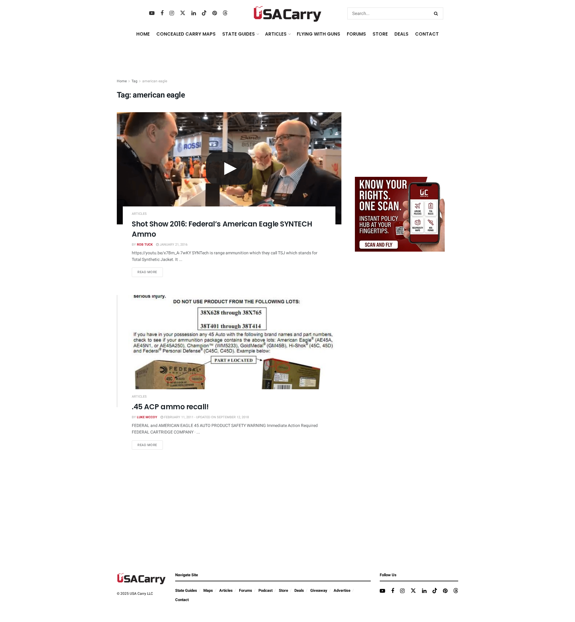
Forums (245, 590)
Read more (150, 272)
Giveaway (318, 590)
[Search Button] (437, 13)
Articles (139, 213)
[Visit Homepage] (287, 13)
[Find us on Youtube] (152, 13)
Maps (208, 590)
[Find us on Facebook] (162, 13)
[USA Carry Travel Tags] (400, 214)
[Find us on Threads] (225, 13)
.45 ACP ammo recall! (170, 407)
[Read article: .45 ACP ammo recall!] (229, 351)
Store (283, 590)
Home (143, 34)
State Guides (186, 590)
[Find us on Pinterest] (214, 13)
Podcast (265, 590)
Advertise (342, 590)
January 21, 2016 (173, 244)
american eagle (154, 81)
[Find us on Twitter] (182, 13)
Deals (299, 590)
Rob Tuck (145, 244)
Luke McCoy (147, 417)
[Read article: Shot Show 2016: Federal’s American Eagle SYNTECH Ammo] (229, 168)
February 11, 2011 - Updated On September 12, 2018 (206, 417)
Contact (427, 34)
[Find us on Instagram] (172, 13)
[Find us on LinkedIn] (193, 13)
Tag (134, 81)
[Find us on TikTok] (204, 13)
